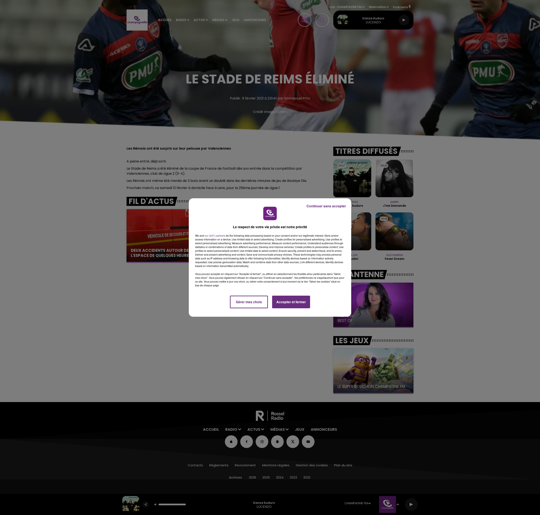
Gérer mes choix (249, 301)
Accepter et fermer (291, 301)
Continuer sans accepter (326, 206)
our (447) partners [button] (215, 235)
